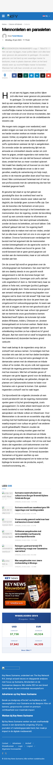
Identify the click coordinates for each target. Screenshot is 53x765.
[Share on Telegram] (31, 75)
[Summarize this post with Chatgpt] (42, 75)
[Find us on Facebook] (2, 753)
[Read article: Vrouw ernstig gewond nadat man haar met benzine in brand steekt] (7, 522)
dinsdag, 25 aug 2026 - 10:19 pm (26, 502)
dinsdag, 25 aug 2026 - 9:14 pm (25, 514)
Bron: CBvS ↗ (26, 650)
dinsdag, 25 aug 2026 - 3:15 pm (25, 525)
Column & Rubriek (15, 24)
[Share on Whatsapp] (25, 75)
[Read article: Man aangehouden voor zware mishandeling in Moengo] (7, 563)
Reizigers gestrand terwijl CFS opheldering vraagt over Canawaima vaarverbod (31, 548)
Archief (28, 743)
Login (20, 746)
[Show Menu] (3, 16)
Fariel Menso (17, 36)
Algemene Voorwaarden (11, 749)
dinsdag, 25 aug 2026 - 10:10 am (26, 540)
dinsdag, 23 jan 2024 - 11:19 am (17, 40)
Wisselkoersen (8, 746)
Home (4, 24)
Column (27, 24)
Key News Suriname (15, 759)
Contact (5, 743)
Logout (30, 746)
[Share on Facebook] (14, 75)
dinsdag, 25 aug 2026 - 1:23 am (25, 567)
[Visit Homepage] (17, 16)
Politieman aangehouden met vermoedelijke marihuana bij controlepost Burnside (28, 534)
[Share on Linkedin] (37, 75)
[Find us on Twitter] (6, 753)
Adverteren (17, 743)
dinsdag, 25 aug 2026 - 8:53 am (25, 555)
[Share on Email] (48, 75)
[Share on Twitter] (20, 75)
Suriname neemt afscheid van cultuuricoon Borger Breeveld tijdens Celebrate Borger (31, 495)
